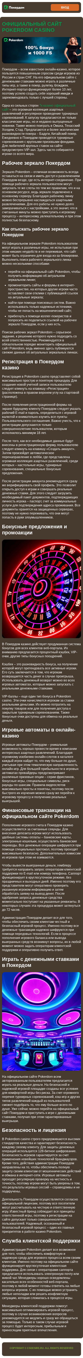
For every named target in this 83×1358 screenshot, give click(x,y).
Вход (65, 7)
